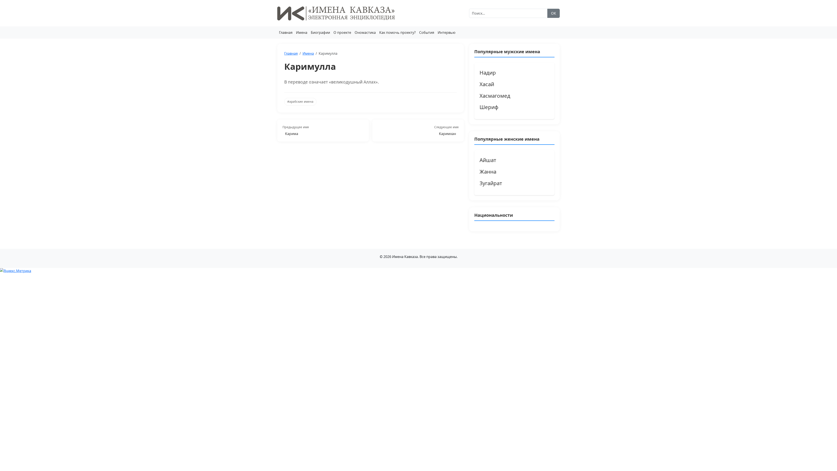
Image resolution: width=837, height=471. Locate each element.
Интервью (446, 32)
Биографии (320, 32)
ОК (553, 13)
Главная (286, 32)
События (426, 32)
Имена (301, 32)
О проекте (342, 32)
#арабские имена (300, 101)
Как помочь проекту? (397, 32)
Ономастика (365, 32)
